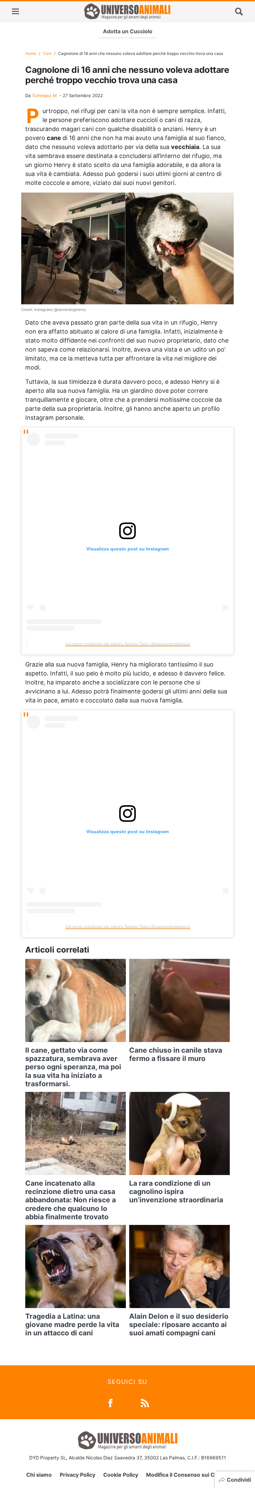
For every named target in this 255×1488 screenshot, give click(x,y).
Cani (47, 53)
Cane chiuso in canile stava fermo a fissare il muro (175, 1054)
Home (30, 53)
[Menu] (15, 11)
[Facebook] (110, 1402)
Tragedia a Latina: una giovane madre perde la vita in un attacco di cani (72, 1324)
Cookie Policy (120, 1474)
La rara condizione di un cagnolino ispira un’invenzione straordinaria (176, 1191)
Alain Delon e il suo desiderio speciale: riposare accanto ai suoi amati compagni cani (178, 1324)
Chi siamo (39, 1474)
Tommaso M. (45, 95)
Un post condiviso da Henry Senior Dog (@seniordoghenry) (127, 644)
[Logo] (127, 11)
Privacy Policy (77, 1474)
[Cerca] (239, 11)
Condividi (239, 1479)
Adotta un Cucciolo (127, 31)
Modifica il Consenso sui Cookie (187, 1474)
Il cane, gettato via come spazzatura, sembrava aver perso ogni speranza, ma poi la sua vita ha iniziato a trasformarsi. (73, 1067)
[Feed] (145, 1402)
